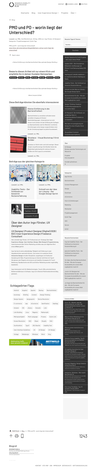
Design (67, 188)
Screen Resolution (19, 321)
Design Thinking (45, 295)
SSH (51, 321)
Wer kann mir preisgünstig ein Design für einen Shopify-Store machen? (74, 126)
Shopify (44, 321)
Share (36, 321)
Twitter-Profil (30, 211)
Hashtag (55, 303)
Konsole (38, 308)
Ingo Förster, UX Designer (52, 39)
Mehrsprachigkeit (19, 317)
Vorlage (16, 334)
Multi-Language (33, 317)
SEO (30, 321)
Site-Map (45, 465)
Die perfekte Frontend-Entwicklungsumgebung (72, 133)
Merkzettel (68, 209)
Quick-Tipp (33, 41)
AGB (51, 465)
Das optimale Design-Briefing (48, 62)
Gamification (45, 303)
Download (68, 193)
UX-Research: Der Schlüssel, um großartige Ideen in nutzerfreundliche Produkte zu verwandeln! (75, 116)
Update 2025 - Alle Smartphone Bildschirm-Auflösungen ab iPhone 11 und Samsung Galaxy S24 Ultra (75, 67)
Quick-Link (52, 317)
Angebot (24, 290)
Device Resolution (43, 299)
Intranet (16, 308)
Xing (49, 334)
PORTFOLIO (15, 431)
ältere (30, 95)
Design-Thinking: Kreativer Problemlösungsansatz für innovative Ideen (73, 106)
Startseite (25, 13)
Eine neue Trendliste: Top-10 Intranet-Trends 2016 (73, 387)
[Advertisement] (75, 409)
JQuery (30, 308)
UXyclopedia (13, 453)
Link (45, 308)
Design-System (18, 299)
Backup (41, 290)
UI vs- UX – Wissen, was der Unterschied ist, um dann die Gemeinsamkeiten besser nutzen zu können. (75, 305)
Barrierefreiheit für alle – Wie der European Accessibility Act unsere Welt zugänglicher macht (75, 98)
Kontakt (61, 4)
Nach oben (14, 55)
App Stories (68, 176)
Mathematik (44, 312)
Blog (33, 13)
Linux (27, 312)
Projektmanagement (23, 41)
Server (67, 225)
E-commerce (18, 303)
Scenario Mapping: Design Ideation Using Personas (75, 364)
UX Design (42, 330)
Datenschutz (66, 465)
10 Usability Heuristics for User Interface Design (74, 350)
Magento (35, 312)
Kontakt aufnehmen (71, 162)
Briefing (25, 295)
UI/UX (66, 229)
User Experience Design (48, 13)
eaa (26, 303)
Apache (33, 290)
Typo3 (27, 325)
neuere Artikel (37, 95)
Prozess (43, 317)
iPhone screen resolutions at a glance (74, 328)
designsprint (31, 299)
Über (73, 13)
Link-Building (18, 312)
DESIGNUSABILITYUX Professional (22, 4)
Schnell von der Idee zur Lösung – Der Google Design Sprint (75, 90)
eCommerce (68, 197)
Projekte (64, 13)
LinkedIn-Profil (31, 216)
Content (34, 295)
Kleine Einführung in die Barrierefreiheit (25, 62)
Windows (35, 334)
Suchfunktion (18, 325)
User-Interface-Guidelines (22, 330)
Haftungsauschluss (80, 465)
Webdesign (25, 334)
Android (16, 290)
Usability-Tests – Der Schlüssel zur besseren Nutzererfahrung (75, 84)
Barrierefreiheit (51, 290)
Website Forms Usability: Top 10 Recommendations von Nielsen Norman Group (74, 340)
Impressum (57, 465)
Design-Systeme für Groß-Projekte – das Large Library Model (75, 58)
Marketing (68, 205)
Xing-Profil (29, 206)
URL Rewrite (36, 325)
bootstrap (17, 295)
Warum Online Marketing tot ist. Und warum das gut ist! (74, 317)
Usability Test (48, 325)
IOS (23, 308)
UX (34, 330)
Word (43, 334)
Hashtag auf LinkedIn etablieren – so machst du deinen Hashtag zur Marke (75, 77)
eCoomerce (34, 303)
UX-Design (51, 330)
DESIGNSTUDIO (13, 449)
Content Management (71, 184)
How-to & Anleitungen (71, 201)
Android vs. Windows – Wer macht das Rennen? (75, 373)
